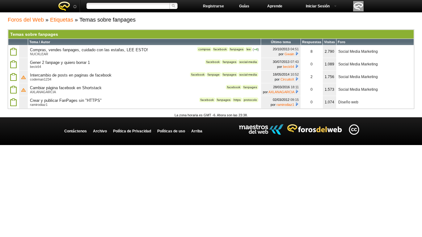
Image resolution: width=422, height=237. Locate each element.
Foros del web (67, 6)
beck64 (35, 67)
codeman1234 (40, 79)
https (237, 100)
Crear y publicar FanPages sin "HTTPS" (66, 100)
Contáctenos (75, 131)
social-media (248, 62)
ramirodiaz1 (39, 104)
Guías (244, 6)
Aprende (274, 6)
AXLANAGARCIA (43, 92)
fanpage (214, 74)
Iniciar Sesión (318, 6)
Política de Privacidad (132, 131)
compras (204, 49)
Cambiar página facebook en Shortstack (66, 87)
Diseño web (348, 102)
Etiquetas (61, 20)
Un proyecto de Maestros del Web (261, 129)
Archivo (100, 131)
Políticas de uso (171, 131)
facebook (220, 49)
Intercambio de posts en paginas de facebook (71, 75)
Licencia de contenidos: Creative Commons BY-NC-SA (353, 129)
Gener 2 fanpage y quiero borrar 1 (60, 62)
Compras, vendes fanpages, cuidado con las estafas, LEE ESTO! (89, 50)
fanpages (236, 49)
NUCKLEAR (39, 54)
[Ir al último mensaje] (297, 53)
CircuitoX (287, 79)
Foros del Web (26, 20)
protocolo (250, 100)
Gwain (289, 54)
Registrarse (213, 6)
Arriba (196, 131)
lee (249, 49)
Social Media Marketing (358, 51)
